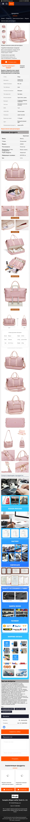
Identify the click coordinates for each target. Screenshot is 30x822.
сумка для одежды (20, 709)
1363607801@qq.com (8, 1)
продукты (8, 18)
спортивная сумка (6, 711)
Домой (2, 18)
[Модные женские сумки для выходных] (18, 34)
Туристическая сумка (18, 18)
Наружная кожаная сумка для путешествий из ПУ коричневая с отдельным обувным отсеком (22, 783)
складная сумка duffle (7, 709)
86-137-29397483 (24, 1)
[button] (4, 43)
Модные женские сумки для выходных (7, 783)
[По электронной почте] (4, 727)
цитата (11, 3)
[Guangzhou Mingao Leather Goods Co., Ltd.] (15, 796)
